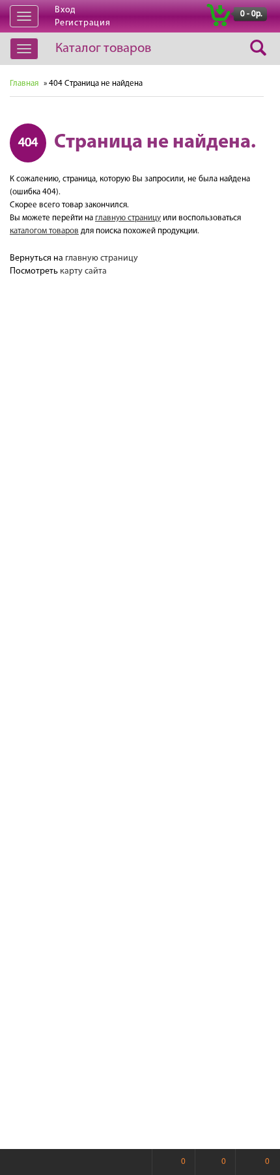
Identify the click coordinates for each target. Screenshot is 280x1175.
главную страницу (128, 218)
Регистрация (83, 23)
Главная (24, 83)
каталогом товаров (44, 231)
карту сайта (83, 271)
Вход (65, 10)
